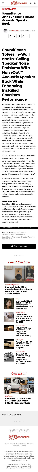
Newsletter (16, 445)
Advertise (30, 444)
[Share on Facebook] (10, 36)
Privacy (24, 445)
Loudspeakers (7, 235)
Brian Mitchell (15, 30)
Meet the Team (21, 444)
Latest (22, 232)
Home (15, 232)
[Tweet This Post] (15, 36)
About (7, 444)
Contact (12, 444)
